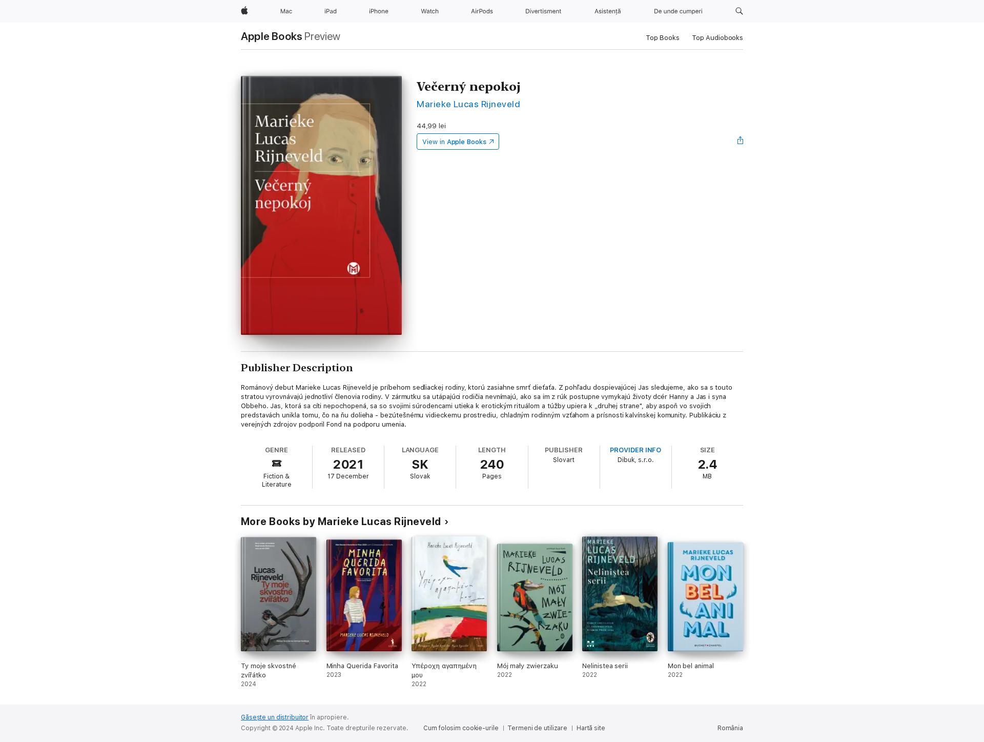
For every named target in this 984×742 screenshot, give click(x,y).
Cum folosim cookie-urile (460, 728)
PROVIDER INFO (635, 450)
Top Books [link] (663, 38)
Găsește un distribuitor (275, 717)
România (730, 728)
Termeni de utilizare (537, 728)
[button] (739, 11)
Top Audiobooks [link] (717, 38)
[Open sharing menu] (740, 141)
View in (454, 142)
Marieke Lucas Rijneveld (468, 103)
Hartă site (591, 728)
